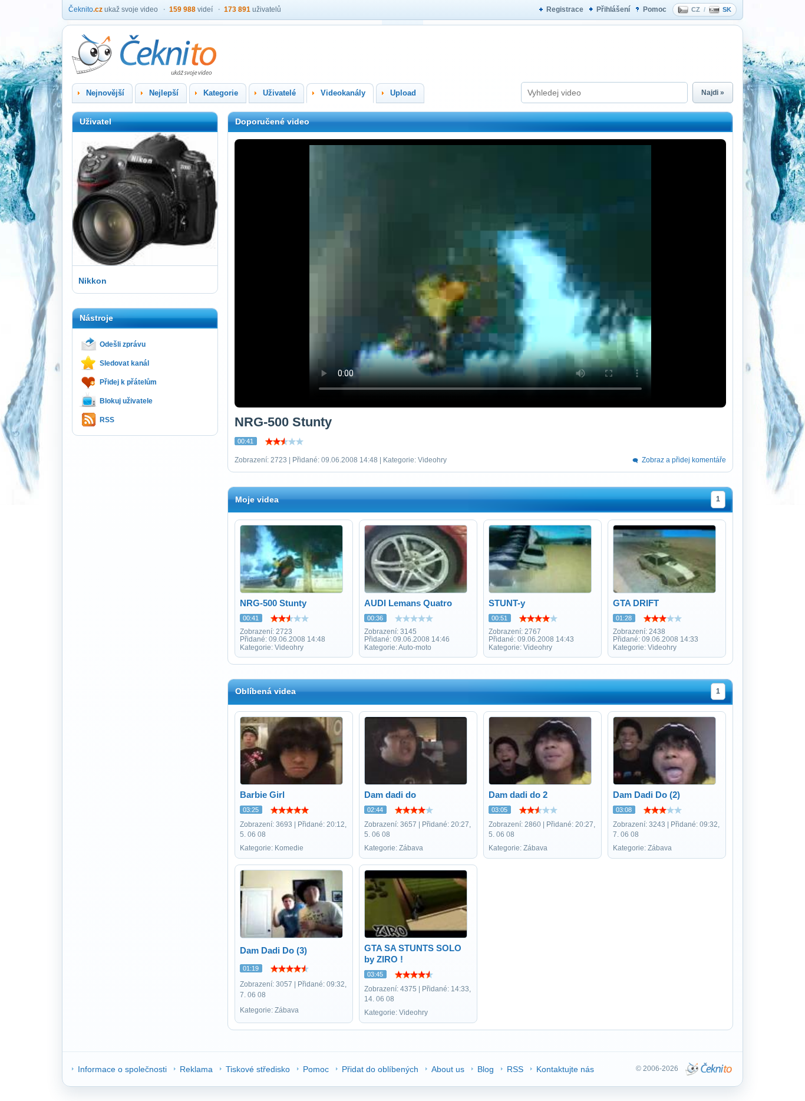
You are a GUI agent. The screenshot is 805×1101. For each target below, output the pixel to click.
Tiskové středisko (258, 1069)
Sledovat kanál (124, 363)
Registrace (564, 9)
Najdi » (712, 92)
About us (447, 1069)
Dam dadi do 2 (518, 795)
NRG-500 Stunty (273, 603)
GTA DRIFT (636, 603)
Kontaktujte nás (565, 1069)
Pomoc (655, 9)
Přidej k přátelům (128, 382)
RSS (107, 420)
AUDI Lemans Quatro (408, 603)
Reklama (196, 1069)
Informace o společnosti (122, 1069)
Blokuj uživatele (126, 401)
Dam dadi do (390, 795)
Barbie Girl (262, 795)
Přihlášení (613, 9)
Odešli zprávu (123, 344)
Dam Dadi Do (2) (646, 795)
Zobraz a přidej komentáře (684, 460)
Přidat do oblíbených (380, 1069)
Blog (485, 1069)
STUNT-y (507, 603)
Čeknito (85, 9)
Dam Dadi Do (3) (273, 950)
